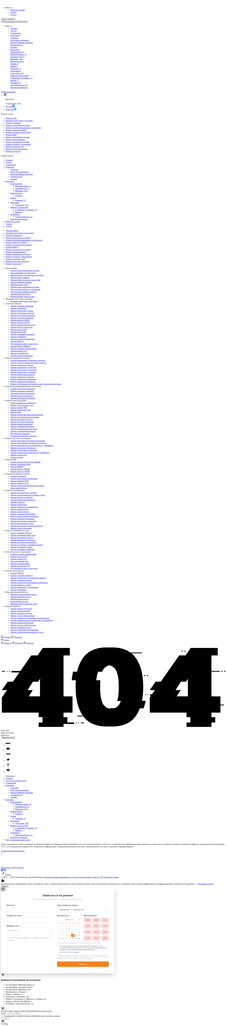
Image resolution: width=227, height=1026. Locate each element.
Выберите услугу (13, 926)
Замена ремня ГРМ (18, 330)
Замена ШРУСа (17, 341)
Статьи (9, 224)
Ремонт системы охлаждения (18, 132)
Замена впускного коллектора (23, 542)
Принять (5, 886)
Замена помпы (16, 457)
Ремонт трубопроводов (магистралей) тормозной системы (35, 384)
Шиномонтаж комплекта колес (23, 594)
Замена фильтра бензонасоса (22, 540)
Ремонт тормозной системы (18, 125)
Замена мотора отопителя (21, 396)
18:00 (96, 938)
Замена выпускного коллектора (23, 478)
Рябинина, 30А (21, 191)
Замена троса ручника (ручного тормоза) (28, 363)
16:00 (105, 932)
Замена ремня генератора (21, 424)
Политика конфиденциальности (57, 877)
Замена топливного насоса (21, 538)
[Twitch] (5, 870)
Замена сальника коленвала (22, 426)
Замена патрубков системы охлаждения (27, 441)
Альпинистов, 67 (22, 188)
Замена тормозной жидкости (22, 325)
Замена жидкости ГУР (20, 322)
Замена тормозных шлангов (22, 374)
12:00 (96, 926)
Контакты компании (18, 219)
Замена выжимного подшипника (24, 587)
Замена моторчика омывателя (23, 521)
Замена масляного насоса (21, 419)
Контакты (10, 181)
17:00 (87, 938)
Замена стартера (17, 502)
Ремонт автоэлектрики (15, 139)
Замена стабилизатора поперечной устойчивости (31, 620)
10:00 (105, 920)
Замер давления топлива (20, 282)
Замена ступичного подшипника (24, 630)
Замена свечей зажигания (21, 356)
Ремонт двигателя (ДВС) (16, 130)
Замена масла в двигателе (21, 327)
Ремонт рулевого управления (18, 144)
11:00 (87, 926)
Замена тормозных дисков (21, 311)
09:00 (96, 920)
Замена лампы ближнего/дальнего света (27, 495)
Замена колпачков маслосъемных (24, 417)
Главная (9, 160)
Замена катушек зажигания (22, 422)
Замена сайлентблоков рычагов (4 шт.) (27, 632)
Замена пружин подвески (21, 613)
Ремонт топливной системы (17, 142)
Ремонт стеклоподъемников (22, 519)
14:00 (87, 932)
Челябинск (15, 214)
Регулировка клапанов (20, 434)
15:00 (96, 932)
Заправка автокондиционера (22, 339)
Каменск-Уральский (19, 207)
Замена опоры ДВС (18, 408)
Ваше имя (10, 905)
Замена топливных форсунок (22, 535)
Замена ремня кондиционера (22, 389)
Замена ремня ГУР (18, 351)
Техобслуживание (13, 123)
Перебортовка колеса (19, 599)
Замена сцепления (18, 308)
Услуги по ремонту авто (16, 781)
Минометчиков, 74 (23, 186)
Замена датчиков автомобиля (23, 514)
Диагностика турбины (19, 278)
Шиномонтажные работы (17, 149)
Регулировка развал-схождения (23, 344)
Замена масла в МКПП (20, 346)
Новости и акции (13, 221)
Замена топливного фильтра (22, 334)
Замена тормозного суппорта (23, 372)
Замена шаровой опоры (20, 627)
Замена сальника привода (21, 575)
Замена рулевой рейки (20, 564)
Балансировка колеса (19, 601)
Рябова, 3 (19, 212)
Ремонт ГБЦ (15, 412)
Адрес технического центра (67, 905)
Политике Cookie (206, 884)
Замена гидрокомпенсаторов (22, 431)
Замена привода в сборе (20, 585)
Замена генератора (18, 504)
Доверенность (16, 177)
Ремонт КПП (11, 135)
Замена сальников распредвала (23, 429)
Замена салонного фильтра (22, 318)
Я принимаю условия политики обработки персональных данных (32, 1016)
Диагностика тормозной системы (24, 287)
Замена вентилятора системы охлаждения (28, 443)
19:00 (105, 938)
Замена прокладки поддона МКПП (25, 462)
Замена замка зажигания (21, 528)
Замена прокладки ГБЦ (20, 410)
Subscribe (5, 1018)
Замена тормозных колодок (22, 313)
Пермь (13, 198)
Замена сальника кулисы (21, 580)
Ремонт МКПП (16, 467)
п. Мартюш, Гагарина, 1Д (26, 210)
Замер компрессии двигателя (22, 273)
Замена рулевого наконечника (23, 348)
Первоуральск (16, 193)
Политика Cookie (111, 877)
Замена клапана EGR (19, 481)
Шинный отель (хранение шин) (23, 604)
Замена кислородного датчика (23, 436)
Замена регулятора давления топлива (26, 545)
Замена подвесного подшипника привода (28, 578)
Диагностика (11, 118)
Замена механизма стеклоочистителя (26, 526)
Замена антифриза (18, 337)
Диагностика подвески (20, 294)
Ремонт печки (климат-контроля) (24, 516)
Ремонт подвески (13, 151)
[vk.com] (2, 870)
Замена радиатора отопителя (22, 448)
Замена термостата (18, 455)
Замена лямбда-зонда (19, 483)
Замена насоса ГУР (18, 556)
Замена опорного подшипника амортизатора (29, 618)
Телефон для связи (14, 916)
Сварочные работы (18, 488)
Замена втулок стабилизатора (23, 625)
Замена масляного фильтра (22, 306)
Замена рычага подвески (21, 609)
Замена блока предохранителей (24, 507)
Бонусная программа (19, 172)
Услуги (9, 162)
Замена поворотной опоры (21, 623)
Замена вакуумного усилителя (23, 370)
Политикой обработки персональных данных (83, 949)
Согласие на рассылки (80, 877)
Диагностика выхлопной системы (24, 270)
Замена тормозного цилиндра (23, 367)
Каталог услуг (22, 22)
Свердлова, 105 (21, 205)
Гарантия (14, 169)
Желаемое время (90, 916)
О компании (11, 165)
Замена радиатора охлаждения (23, 450)
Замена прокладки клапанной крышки (26, 415)
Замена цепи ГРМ (18, 332)
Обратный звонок (8, 738)
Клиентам (10, 167)
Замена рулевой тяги (19, 353)
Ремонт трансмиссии (15, 147)
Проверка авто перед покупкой (19, 121)
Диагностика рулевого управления (25, 289)
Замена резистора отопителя (22, 398)
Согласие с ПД (97, 877)
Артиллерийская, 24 (23, 217)
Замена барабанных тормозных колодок (27, 360)
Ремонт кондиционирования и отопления (23, 128)
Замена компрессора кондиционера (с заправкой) (31, 445)
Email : (4, 1013)
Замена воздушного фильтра (22, 315)
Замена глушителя (18, 476)
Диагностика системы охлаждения (25, 280)
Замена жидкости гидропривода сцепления (29, 583)
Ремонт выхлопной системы (18, 137)
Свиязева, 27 (20, 200)
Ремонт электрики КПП (20, 464)
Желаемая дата (62, 916)
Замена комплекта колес (20, 597)
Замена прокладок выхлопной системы (27, 486)
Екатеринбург (16, 184)
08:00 (87, 920)
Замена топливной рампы (21, 547)
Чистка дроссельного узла (21, 405)
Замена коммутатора (19, 509)
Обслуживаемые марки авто (18, 840)
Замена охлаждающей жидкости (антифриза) (29, 452)
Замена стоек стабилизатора (22, 616)
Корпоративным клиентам (21, 174)
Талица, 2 (19, 195)
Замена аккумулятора (19, 512)
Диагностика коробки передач (23, 292)
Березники (15, 203)
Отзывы (13, 179)
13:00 (105, 926)
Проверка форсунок (19, 285)
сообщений (76, 952)
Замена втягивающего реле (22, 523)
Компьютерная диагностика (22, 296)
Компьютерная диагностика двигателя (27, 275)
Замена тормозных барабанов (23, 379)
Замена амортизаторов (20, 611)
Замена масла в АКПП (20, 320)
